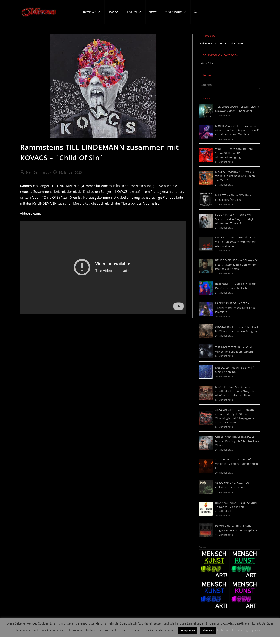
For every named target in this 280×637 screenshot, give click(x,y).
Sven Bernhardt (37, 172)
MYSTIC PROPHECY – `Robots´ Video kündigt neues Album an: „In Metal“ (235, 176)
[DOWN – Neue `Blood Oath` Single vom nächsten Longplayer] (206, 530)
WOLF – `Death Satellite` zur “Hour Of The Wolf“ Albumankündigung (234, 153)
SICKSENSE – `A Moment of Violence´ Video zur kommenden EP (236, 464)
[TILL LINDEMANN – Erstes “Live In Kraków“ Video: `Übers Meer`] (206, 111)
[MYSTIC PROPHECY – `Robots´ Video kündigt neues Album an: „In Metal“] (206, 178)
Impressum (256, 630)
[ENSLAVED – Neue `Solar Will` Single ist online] (206, 372)
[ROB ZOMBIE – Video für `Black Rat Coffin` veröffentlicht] (206, 288)
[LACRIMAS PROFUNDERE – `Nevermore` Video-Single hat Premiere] (206, 309)
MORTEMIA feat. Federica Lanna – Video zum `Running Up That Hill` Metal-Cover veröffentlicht (237, 130)
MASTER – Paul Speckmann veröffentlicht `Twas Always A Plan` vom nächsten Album (234, 391)
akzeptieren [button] (187, 630)
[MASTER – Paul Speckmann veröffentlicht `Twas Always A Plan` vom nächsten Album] (206, 393)
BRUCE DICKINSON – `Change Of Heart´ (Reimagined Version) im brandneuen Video (236, 264)
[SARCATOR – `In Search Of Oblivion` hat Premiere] (206, 487)
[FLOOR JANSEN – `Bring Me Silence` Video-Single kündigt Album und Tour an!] (206, 221)
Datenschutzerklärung (232, 630)
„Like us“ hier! (207, 63)
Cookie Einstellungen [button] (159, 630)
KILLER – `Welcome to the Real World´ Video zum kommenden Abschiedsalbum (235, 242)
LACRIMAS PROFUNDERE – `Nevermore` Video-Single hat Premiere (235, 307)
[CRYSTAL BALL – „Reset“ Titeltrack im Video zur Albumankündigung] (206, 331)
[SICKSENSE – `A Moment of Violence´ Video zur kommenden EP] (206, 466)
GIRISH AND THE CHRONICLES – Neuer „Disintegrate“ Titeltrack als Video (237, 441)
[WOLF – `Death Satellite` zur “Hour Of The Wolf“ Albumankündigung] (206, 155)
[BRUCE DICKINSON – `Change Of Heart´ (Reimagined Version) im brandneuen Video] (206, 266)
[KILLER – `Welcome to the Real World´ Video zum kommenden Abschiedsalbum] (206, 244)
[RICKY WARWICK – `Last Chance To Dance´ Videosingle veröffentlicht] (206, 509)
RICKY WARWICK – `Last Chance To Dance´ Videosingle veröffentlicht (236, 507)
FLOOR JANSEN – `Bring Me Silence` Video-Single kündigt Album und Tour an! (234, 219)
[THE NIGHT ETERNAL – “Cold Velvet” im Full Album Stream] (206, 351)
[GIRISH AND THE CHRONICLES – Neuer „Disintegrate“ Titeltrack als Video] (206, 443)
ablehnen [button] (208, 630)
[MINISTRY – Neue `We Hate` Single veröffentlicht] (206, 199)
